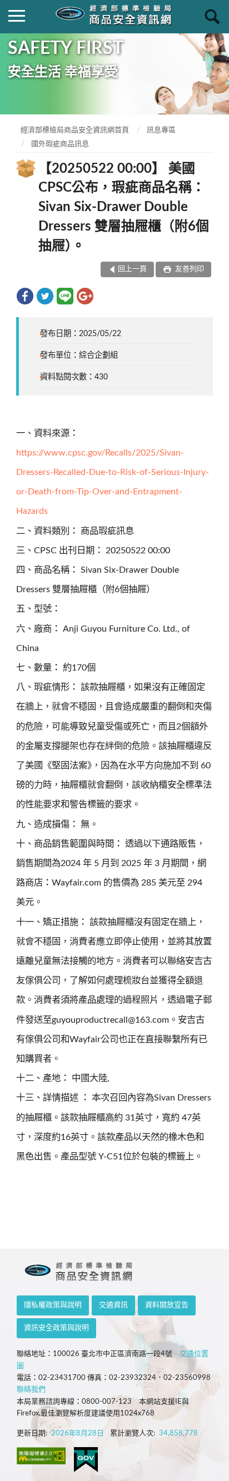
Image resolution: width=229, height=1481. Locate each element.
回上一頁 (132, 269)
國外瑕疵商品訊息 (60, 144)
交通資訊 (113, 1305)
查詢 (212, 16)
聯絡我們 (31, 1389)
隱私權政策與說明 (53, 1305)
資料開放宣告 (166, 1305)
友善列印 (188, 269)
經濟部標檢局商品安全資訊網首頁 (75, 130)
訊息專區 (161, 130)
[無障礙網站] (41, 1455)
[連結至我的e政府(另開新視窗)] (86, 1459)
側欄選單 (16, 16)
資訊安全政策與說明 (56, 1328)
